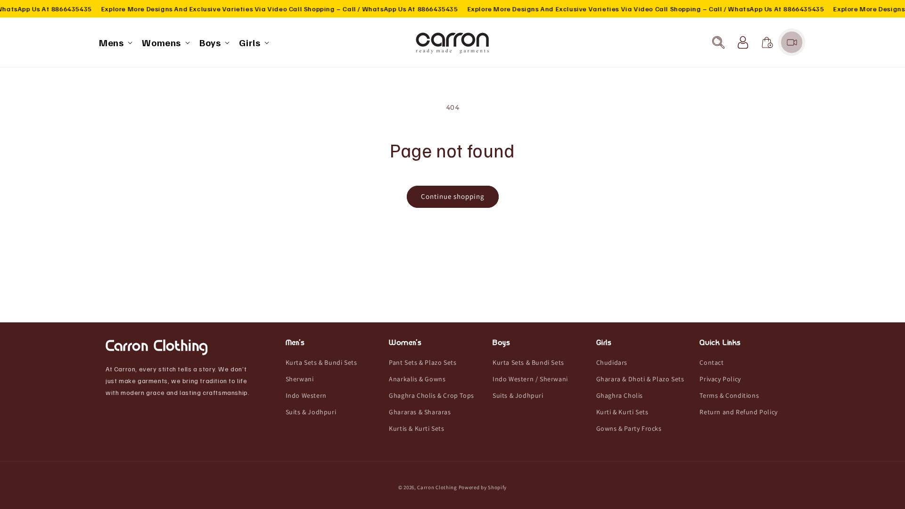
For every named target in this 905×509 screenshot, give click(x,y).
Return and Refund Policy (738, 412)
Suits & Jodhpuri (311, 412)
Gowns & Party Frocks (629, 428)
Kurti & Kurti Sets (622, 412)
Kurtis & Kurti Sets (416, 428)
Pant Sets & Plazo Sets (422, 362)
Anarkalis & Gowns (417, 379)
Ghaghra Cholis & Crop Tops (431, 395)
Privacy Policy (719, 379)
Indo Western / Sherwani (530, 379)
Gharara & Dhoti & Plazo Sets (640, 379)
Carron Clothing (437, 487)
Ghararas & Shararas (420, 412)
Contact (711, 362)
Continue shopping (453, 196)
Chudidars (611, 362)
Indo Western (306, 395)
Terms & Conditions (729, 395)
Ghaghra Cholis (619, 395)
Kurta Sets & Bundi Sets (321, 362)
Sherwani (300, 379)
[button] (114, 42)
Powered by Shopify (483, 487)
